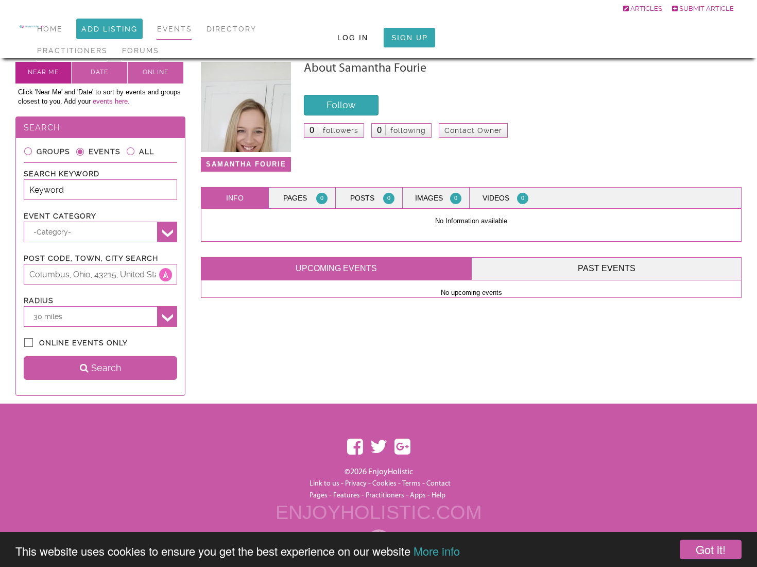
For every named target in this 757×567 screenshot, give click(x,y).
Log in (352, 38)
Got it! (711, 549)
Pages (318, 495)
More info (437, 551)
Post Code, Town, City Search (91, 258)
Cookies (385, 483)
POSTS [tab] (370, 198)
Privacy (356, 483)
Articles (645, 8)
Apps (418, 495)
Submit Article (706, 8)
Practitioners (385, 495)
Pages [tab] (303, 198)
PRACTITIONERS (72, 50)
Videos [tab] (503, 198)
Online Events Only (83, 343)
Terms (411, 483)
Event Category (60, 216)
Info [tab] (235, 198)
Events (105, 151)
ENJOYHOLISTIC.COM (379, 512)
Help (438, 495)
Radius (39, 300)
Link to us (324, 483)
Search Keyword (61, 174)
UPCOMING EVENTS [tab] (336, 268)
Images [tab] (436, 198)
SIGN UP (409, 38)
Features (346, 495)
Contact (438, 483)
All (146, 151)
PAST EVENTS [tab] (606, 268)
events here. (111, 101)
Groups (53, 151)
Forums (140, 50)
